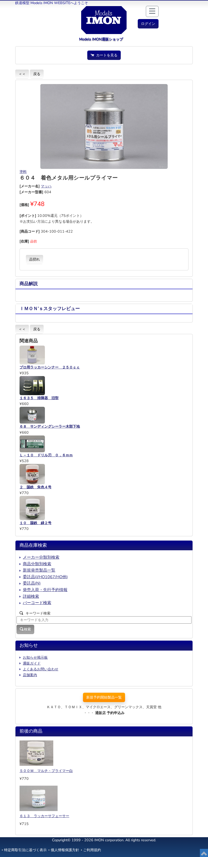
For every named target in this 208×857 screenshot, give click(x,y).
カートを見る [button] (105, 55)
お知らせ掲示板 (35, 657)
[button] (148, 23)
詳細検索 (31, 596)
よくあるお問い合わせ (40, 669)
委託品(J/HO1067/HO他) (45, 577)
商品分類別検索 (37, 564)
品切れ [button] (34, 259)
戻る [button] (36, 73)
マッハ (46, 186)
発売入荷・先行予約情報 (45, 590)
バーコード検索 (37, 603)
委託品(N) (32, 583)
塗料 (23, 171)
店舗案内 (30, 674)
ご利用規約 (92, 849)
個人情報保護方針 (65, 849)
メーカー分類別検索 (41, 557)
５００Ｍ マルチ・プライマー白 (46, 770)
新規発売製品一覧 (39, 570)
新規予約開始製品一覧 (104, 697)
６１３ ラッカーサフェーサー (44, 815)
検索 (27, 629)
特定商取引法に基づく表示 (25, 849)
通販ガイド (32, 663)
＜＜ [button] (22, 73)
